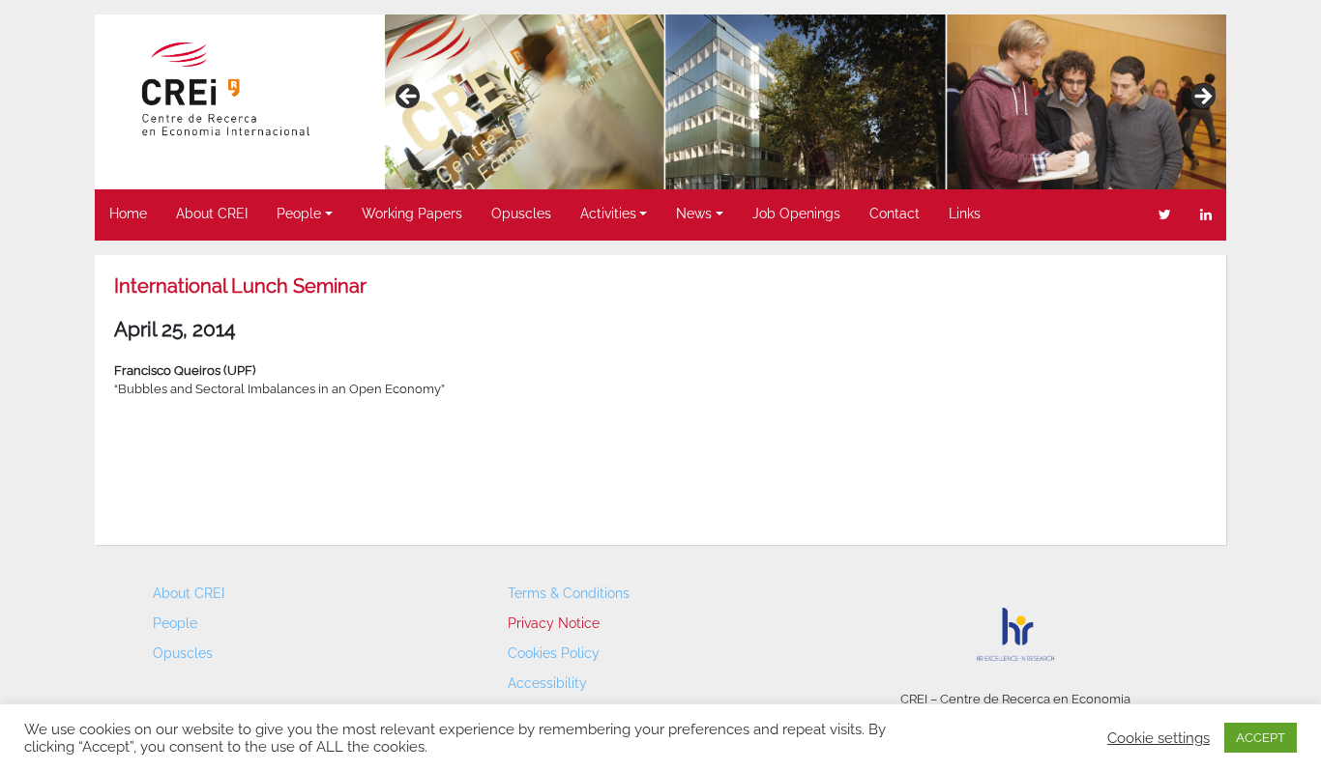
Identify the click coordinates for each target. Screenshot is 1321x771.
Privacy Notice (554, 623)
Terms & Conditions (569, 593)
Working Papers (412, 213)
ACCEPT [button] (1260, 737)
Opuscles (521, 213)
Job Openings (796, 213)
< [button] (409, 97)
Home (128, 213)
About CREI (212, 213)
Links (965, 213)
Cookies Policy (554, 653)
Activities (608, 213)
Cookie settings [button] (1158, 737)
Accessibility (547, 683)
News (694, 213)
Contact (894, 213)
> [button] (1202, 97)
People (299, 213)
